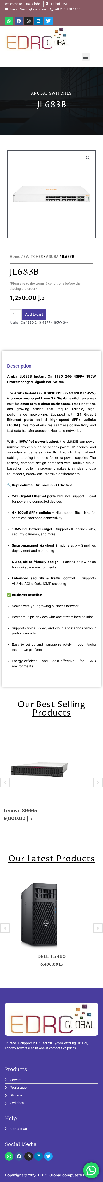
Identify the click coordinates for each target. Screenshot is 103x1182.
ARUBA (38, 93)
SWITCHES (60, 93)
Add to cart (34, 314)
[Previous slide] (5, 782)
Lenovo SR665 (20, 810)
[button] (86, 57)
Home (15, 256)
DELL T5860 (51, 956)
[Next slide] (98, 782)
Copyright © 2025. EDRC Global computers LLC (47, 1175)
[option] (51, 782)
